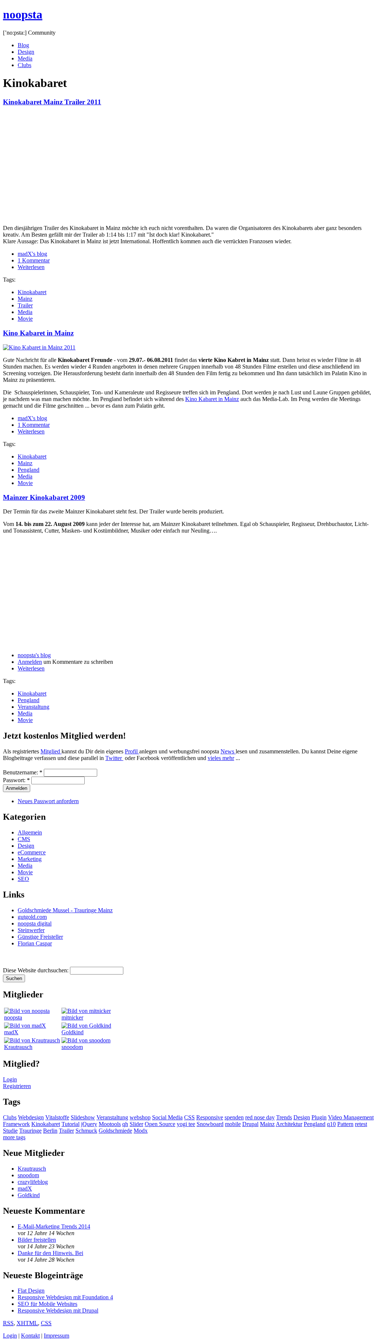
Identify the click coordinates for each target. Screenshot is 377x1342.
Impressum (56, 1335)
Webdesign (31, 1117)
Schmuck (86, 1130)
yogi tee (186, 1124)
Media (25, 58)
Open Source (160, 1124)
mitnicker (72, 1017)
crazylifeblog (33, 1182)
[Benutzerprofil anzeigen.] (27, 1011)
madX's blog (32, 254)
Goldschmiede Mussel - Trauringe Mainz (65, 910)
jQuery (89, 1124)
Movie (25, 319)
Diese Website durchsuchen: (36, 970)
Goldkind (72, 1032)
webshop (140, 1117)
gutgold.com (32, 917)
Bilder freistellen (37, 1240)
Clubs (24, 65)
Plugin (319, 1117)
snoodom (72, 1047)
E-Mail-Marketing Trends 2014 (54, 1226)
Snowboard (210, 1124)
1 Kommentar (34, 260)
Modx (141, 1130)
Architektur (289, 1124)
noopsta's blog (34, 655)
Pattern (345, 1124)
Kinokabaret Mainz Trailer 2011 (52, 102)
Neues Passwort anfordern (48, 801)
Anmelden (30, 662)
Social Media (167, 1117)
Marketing (30, 859)
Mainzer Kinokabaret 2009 (44, 497)
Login (10, 1079)
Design (26, 52)
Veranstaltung (33, 707)
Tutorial (70, 1124)
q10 (331, 1124)
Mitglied (50, 751)
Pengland (28, 470)
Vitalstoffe (57, 1117)
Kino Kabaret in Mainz (38, 333)
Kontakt (30, 1335)
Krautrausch (18, 1047)
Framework (16, 1124)
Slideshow (83, 1117)
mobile (233, 1124)
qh (125, 1124)
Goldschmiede (115, 1130)
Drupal (250, 1124)
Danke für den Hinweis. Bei (50, 1253)
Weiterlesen (31, 267)
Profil (132, 751)
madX (11, 1032)
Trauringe (30, 1130)
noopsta (22, 14)
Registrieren (17, 1086)
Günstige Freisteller (40, 937)
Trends (284, 1117)
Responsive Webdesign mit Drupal (58, 1310)
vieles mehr (221, 758)
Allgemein (30, 832)
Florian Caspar (35, 943)
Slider (136, 1124)
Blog (23, 45)
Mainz (25, 299)
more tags (14, 1137)
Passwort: (16, 780)
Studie (10, 1130)
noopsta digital (35, 923)
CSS (189, 1117)
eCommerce (32, 852)
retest (361, 1124)
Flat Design (31, 1290)
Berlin (50, 1130)
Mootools (110, 1124)
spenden (234, 1117)
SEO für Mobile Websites (47, 1304)
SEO (23, 879)
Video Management (351, 1117)
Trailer (25, 305)
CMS (24, 839)
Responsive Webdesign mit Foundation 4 (65, 1297)
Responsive (209, 1117)
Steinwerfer (31, 930)
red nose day (260, 1117)
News (228, 751)
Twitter (114, 758)
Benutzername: (22, 772)
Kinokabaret (32, 292)
